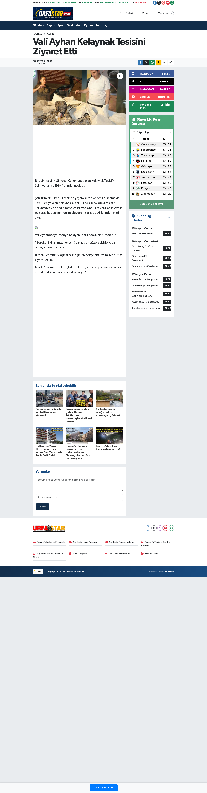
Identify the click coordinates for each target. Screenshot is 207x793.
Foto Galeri (126, 13)
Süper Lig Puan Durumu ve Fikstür (48, 555)
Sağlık (51, 25)
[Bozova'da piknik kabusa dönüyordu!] (109, 435)
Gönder (42, 506)
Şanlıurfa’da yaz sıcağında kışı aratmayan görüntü (108, 412)
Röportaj (101, 25)
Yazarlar (163, 13)
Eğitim (88, 25)
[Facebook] (148, 528)
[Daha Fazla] (158, 62)
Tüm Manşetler (80, 553)
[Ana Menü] (172, 25)
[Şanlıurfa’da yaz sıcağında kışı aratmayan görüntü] (109, 398)
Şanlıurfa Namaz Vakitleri (122, 542)
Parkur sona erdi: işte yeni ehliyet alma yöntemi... (49, 412)
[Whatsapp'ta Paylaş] (152, 62)
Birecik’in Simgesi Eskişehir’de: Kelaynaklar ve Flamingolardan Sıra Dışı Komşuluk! (78, 452)
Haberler (38, 34)
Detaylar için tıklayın (152, 204)
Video (145, 13)
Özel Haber (74, 25)
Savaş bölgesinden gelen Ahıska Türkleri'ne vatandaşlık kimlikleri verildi (79, 415)
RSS (39, 571)
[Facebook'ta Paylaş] (140, 62)
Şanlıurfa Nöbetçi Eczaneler (51, 542)
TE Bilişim (169, 571)
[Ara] (172, 13)
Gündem (38, 25)
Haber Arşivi (151, 553)
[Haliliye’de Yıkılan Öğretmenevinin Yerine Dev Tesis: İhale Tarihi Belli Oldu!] (49, 435)
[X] (154, 528)
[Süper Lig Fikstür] (169, 218)
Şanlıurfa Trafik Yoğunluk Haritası (155, 544)
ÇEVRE (50, 34)
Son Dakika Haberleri (119, 553)
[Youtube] (165, 528)
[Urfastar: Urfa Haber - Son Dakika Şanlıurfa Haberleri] (53, 13)
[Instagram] (160, 528)
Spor (61, 25)
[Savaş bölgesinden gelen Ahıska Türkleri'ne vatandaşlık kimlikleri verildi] (79, 398)
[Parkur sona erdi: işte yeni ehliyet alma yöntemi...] (49, 398)
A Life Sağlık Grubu (103, 788)
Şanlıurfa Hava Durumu (85, 542)
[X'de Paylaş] (146, 62)
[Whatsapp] (171, 528)
